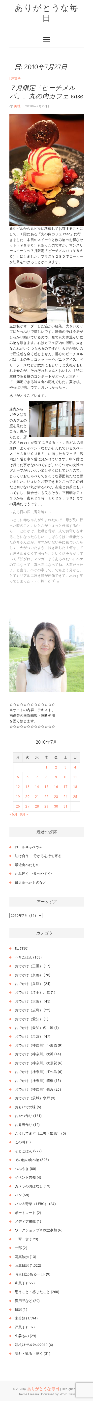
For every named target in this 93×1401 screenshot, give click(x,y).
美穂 (17, 106)
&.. (17, 948)
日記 (18, 1309)
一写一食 (22, 1239)
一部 (18, 1248)
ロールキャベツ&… (29, 847)
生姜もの (22, 1336)
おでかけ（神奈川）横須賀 (36, 1063)
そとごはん (23, 1151)
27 (27, 806)
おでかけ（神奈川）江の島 (36, 1072)
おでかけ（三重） (29, 966)
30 (56, 806)
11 (75, 777)
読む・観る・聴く (29, 1353)
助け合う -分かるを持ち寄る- (39, 856)
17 (65, 787)
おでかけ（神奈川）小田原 (36, 1045)
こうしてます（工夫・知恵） (38, 1133)
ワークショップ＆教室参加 (36, 1230)
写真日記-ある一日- (30, 1274)
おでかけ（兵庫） (29, 984)
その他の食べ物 (27, 1160)
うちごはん (23, 957)
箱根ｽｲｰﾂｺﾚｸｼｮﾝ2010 (31, 1345)
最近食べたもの (27, 865)
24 (65, 797)
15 (46, 787)
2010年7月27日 (37, 106)
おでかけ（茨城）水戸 (32, 1098)
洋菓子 (16, 78)
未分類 (20, 1318)
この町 (20, 1142)
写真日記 (22, 1265)
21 (37, 797)
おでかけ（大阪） (29, 1001)
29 (46, 806)
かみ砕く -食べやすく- (33, 873)
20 (27, 797)
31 (65, 806)
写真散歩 (22, 1257)
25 (75, 797)
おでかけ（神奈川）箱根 (34, 1081)
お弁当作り (23, 1125)
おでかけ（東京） (29, 1036)
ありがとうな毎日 (47, 12)
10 (65, 777)
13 (27, 787)
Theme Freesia (28, 1394)
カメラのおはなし (29, 1186)
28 (37, 806)
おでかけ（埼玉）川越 (32, 992)
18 (75, 787)
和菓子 (20, 1283)
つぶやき (22, 1169)
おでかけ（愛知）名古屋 (34, 1028)
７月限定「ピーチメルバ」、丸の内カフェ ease (46, 92)
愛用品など (23, 1301)
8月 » (24, 814)
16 (56, 787)
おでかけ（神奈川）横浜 (34, 1054)
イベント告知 (25, 1177)
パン (18, 1195)
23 (56, 797)
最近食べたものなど (31, 882)
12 (18, 787)
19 (18, 797)
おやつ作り (23, 1116)
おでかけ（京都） (29, 975)
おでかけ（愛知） (29, 1019)
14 (37, 787)
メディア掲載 (25, 1221)
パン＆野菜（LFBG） (31, 1204)
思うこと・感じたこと (32, 1292)
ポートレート (25, 1213)
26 (18, 806)
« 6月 (13, 814)
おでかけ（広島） (29, 1010)
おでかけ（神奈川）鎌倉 (34, 1089)
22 (46, 797)
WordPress (68, 1394)
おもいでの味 (25, 1107)
